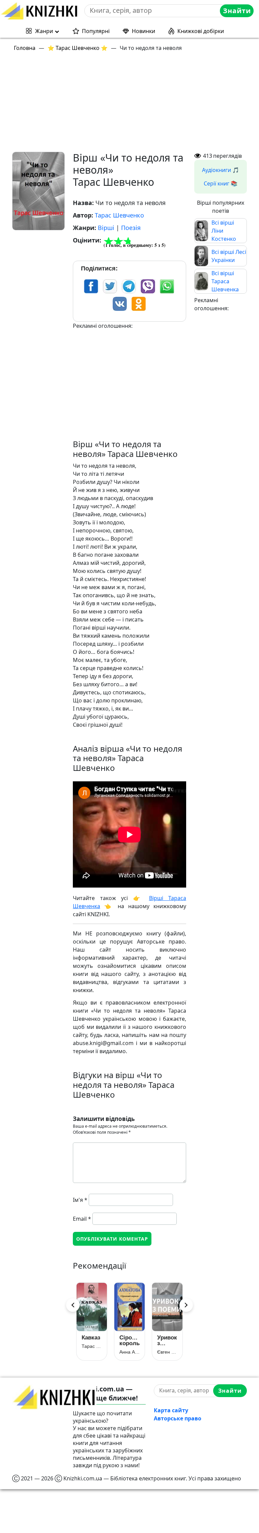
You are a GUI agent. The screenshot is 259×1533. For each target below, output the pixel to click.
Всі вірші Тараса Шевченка (225, 281)
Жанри (44, 31)
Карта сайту (171, 1410)
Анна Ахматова (129, 1352)
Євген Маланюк (167, 1352)
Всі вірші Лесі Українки (228, 256)
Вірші (106, 228)
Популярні (96, 31)
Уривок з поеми (167, 1340)
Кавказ (91, 1337)
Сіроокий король (129, 1340)
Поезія (131, 228)
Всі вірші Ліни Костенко (223, 230)
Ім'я (80, 1200)
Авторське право (177, 1418)
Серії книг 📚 (220, 183)
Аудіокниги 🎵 (220, 170)
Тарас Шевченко (119, 215)
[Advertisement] (133, 104)
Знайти (237, 10)
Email (82, 1218)
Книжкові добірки (200, 31)
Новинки (143, 31)
